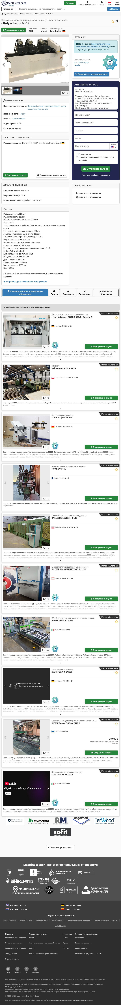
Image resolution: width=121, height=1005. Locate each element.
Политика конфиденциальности (96, 175)
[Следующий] (66, 65)
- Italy (22, 113)
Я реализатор (85, 154)
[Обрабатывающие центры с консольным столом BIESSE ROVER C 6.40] (26, 634)
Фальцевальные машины (79, 920)
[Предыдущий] (4, 65)
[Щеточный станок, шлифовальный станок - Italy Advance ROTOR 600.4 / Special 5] (26, 331)
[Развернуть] (60, 359)
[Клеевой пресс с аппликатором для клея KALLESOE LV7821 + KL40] (26, 532)
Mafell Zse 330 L (58, 920)
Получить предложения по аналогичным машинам (96, 158)
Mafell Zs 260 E (42, 920)
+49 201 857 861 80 (18, 909)
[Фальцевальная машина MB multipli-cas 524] (26, 431)
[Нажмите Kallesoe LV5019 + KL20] (26, 382)
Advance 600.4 (18, 118)
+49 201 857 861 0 (73, 905)
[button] (117, 3)
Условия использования (78, 1000)
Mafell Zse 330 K (9, 920)
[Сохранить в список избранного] (112, 21)
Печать (54, 294)
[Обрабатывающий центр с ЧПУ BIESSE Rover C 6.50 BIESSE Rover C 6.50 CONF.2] (26, 737)
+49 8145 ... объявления (89, 193)
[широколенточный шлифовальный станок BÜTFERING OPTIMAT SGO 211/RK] (26, 583)
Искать (114, 9)
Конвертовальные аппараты (106, 920)
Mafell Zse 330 (60, 926)
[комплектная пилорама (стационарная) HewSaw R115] (26, 482)
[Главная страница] (2, 14)
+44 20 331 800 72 (18, 905)
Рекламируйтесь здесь (61, 847)
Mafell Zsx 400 (26, 920)
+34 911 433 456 (73, 909)
